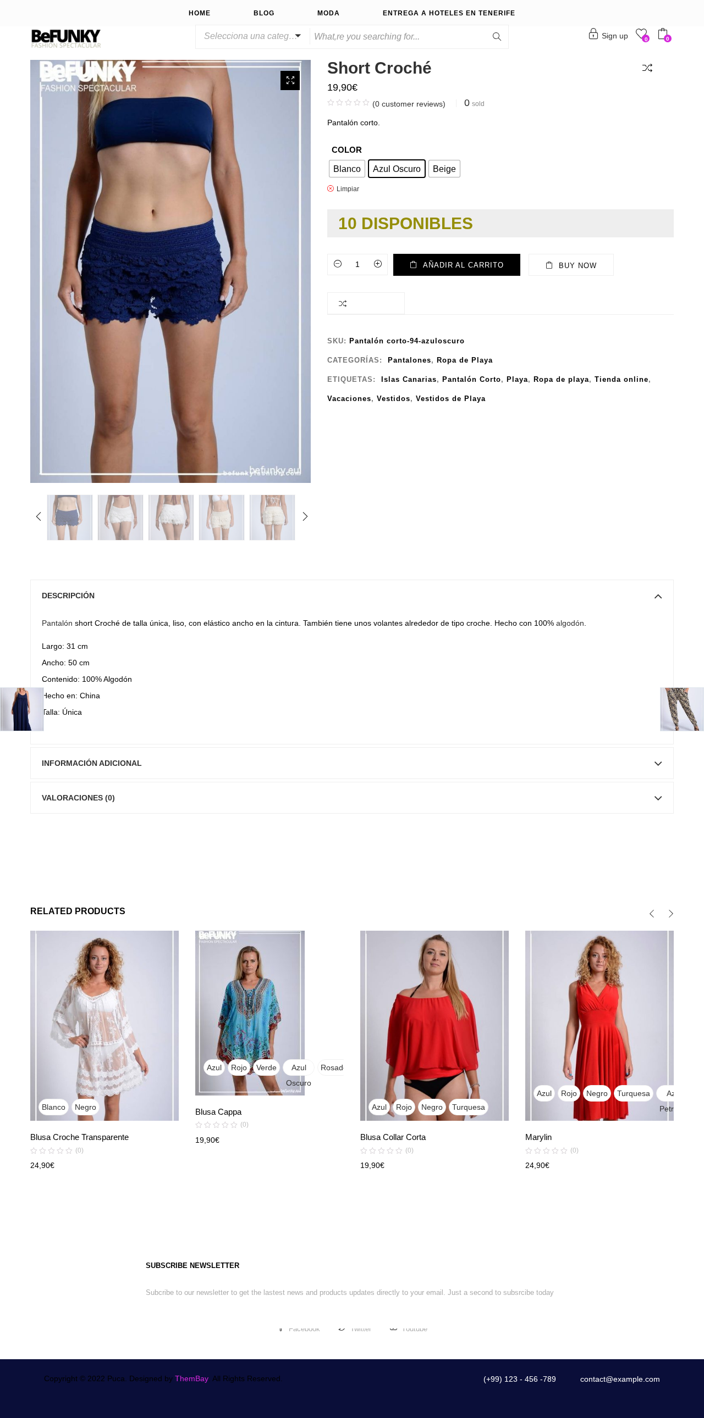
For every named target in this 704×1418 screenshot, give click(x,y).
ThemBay (191, 1378)
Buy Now (578, 266)
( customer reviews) (409, 103)
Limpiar (348, 188)
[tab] (352, 595)
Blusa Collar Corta (393, 1137)
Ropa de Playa (465, 360)
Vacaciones (349, 398)
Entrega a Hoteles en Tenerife (449, 13)
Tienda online (621, 379)
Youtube (414, 1329)
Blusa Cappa (218, 1111)
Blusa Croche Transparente (79, 1137)
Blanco (53, 1107)
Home (200, 13)
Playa (517, 379)
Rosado (334, 1067)
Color (347, 149)
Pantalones (409, 360)
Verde (266, 1067)
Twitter (360, 1329)
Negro (85, 1107)
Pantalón (57, 623)
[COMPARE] (649, 67)
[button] (251, 36)
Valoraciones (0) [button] (78, 797)
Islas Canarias (409, 379)
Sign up (615, 35)
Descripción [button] (68, 595)
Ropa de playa (561, 379)
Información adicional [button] (92, 763)
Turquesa (468, 1107)
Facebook (304, 1329)
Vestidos (393, 398)
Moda (328, 13)
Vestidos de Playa (451, 398)
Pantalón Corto (471, 379)
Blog (264, 13)
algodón (570, 623)
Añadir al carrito (463, 265)
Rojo (239, 1067)
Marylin (538, 1137)
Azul (214, 1067)
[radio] (347, 168)
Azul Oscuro (298, 1069)
